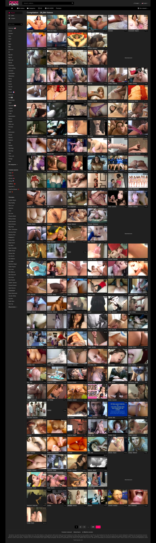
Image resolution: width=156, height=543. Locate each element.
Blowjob (72, 101)
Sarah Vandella (12, 248)
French (10, 92)
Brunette (70, 470)
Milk (48, 206)
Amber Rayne (12, 266)
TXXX (10, 173)
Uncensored (131, 30)
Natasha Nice (12, 234)
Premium (58, 8)
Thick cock (11, 156)
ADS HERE (50, 8)
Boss (56, 347)
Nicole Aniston (12, 224)
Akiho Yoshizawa (13, 229)
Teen (10, 153)
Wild (31, 83)
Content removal (67, 532)
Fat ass (10, 86)
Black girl (11, 60)
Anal (10, 36)
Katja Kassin (12, 242)
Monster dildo (50, 153)
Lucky (10, 113)
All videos (21, 8)
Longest (13, 18)
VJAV (10, 192)
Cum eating (131, 101)
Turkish (32, 277)
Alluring (95, 101)
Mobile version (88, 532)
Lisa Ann (11, 298)
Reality (130, 118)
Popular (13, 12)
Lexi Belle (11, 261)
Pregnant (70, 364)
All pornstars (12, 307)
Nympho (70, 294)
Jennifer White (12, 296)
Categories (32, 8)
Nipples (10, 121)
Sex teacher (50, 66)
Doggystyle (29, 66)
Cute (73, 329)
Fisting (130, 259)
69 (88, 136)
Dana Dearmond (13, 293)
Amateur (11, 33)
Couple (130, 83)
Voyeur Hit (104, 312)
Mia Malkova (12, 272)
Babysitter (90, 153)
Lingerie (11, 111)
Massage (56, 66)
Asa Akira (11, 245)
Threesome (95, 224)
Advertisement (128, 57)
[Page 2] (98, 527)
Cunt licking (11, 73)
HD (41, 8)
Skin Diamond (12, 274)
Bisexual (110, 189)
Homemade (12, 100)
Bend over (49, 312)
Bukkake (115, 259)
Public (116, 171)
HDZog (10, 181)
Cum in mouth (131, 400)
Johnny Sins (12, 253)
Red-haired (11, 132)
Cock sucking (12, 68)
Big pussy (49, 470)
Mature (10, 118)
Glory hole (29, 417)
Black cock (50, 30)
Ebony (10, 78)
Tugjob (89, 347)
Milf (53, 277)
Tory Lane (11, 269)
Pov (9, 129)
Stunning (11, 150)
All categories (12, 164)
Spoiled (10, 145)
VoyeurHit (11, 186)
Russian (114, 101)
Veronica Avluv (12, 232)
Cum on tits (131, 382)
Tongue (49, 364)
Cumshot (11, 70)
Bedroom (11, 49)
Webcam (29, 48)
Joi (48, 400)
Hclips (44, 30)
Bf (9, 52)
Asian (10, 38)
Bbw (10, 46)
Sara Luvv (11, 205)
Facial (10, 84)
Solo (10, 142)
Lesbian (11, 108)
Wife (10, 161)
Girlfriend (29, 153)
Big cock (90, 277)
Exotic (10, 81)
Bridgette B (11, 237)
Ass (9, 41)
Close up (90, 83)
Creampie (110, 30)
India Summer (12, 221)
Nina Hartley (12, 202)
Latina (89, 30)
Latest (12, 15)
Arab (28, 277)
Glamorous (90, 171)
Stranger (29, 347)
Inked (10, 102)
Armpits (69, 48)
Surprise (110, 153)
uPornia (11, 178)
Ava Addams (12, 258)
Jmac (10, 210)
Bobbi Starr (11, 301)
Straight (137, 3)
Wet (28, 83)
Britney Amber (12, 218)
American (11, 28)
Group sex (90, 189)
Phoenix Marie (12, 216)
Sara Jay (11, 304)
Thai (69, 206)
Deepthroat (133, 505)
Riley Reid (11, 226)
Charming (11, 65)
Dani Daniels (12, 280)
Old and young (131, 153)
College (110, 83)
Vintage (10, 158)
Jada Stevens (12, 288)
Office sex (11, 124)
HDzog (125, 400)
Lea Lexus (11, 277)
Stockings (11, 148)
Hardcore (29, 224)
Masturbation (12, 116)
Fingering (115, 83)
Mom (28, 101)
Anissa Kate (12, 240)
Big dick (11, 54)
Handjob (94, 347)
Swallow (134, 364)
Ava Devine (11, 256)
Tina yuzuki (136, 189)
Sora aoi (130, 189)
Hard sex (11, 94)
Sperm (74, 241)
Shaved (10, 137)
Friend (34, 189)
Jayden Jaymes (13, 282)
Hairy (93, 294)
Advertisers (77, 532)
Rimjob (10, 134)
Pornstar (11, 126)
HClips (10, 175)
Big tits (10, 57)
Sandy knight (71, 30)
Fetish (10, 89)
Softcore (11, 140)
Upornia (64, 66)
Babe (10, 44)
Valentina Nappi (13, 264)
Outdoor (29, 241)
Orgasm (137, 30)
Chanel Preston (12, 285)
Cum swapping (55, 452)
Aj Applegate (12, 290)
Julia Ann (11, 208)
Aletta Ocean (12, 250)
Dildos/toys (11, 76)
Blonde (10, 62)
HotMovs (11, 183)
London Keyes (12, 200)
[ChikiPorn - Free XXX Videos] (13, 3)
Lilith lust (70, 505)
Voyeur (69, 252)
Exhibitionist (111, 171)
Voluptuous (29, 189)
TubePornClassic (13, 189)
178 (93, 527)
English (145, 3)
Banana (33, 329)
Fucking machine (132, 136)
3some (10, 30)
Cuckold (76, 30)
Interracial (95, 48)
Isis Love (11, 213)
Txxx (65, 30)
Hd (9, 97)
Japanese (11, 105)
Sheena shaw (50, 347)
